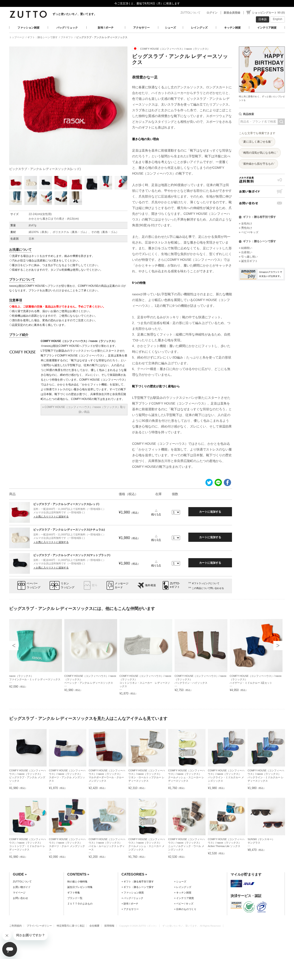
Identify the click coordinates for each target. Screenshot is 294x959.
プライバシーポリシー (39, 925)
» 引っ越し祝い (248, 256)
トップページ (16, 37)
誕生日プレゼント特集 (80, 887)
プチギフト (67, 37)
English (277, 19)
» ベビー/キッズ (248, 232)
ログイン (212, 12)
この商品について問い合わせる (208, 588)
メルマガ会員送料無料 (262, 180)
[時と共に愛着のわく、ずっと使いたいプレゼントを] (262, 45)
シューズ (170, 27)
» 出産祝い (245, 252)
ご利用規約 (15, 925)
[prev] (13, 645)
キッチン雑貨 (232, 27)
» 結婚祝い (245, 248)
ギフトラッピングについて (205, 583)
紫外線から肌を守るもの (258, 163)
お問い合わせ (262, 203)
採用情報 (109, 925)
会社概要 (94, 925)
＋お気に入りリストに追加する (51, 516)
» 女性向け (245, 223)
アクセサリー (141, 27)
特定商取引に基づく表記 (71, 925)
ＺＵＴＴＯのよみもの (80, 903)
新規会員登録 (232, 12)
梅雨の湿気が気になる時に (259, 152)
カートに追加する (210, 511)
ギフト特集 (73, 892)
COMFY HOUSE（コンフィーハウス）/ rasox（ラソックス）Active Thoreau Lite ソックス (226, 842)
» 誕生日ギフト (248, 261)
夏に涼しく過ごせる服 (257, 141)
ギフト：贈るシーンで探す (42, 37)
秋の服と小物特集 (77, 881)
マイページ (19, 892)
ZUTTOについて (191, 12)
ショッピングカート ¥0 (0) (268, 12)
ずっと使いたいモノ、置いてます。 (75, 14)
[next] (278, 645)
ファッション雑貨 (28, 27)
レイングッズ (199, 27)
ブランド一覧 (74, 898)
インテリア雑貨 (267, 27)
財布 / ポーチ (106, 27)
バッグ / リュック (67, 27)
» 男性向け (245, 228)
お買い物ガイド (262, 191)
